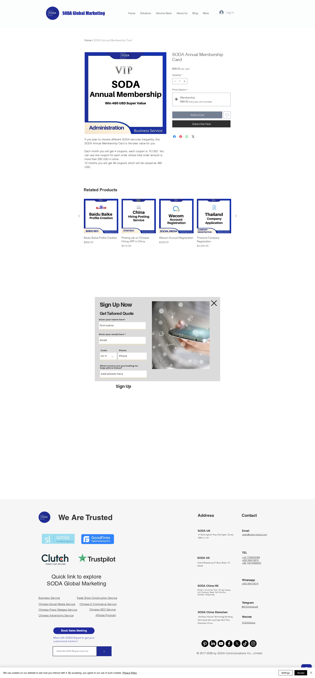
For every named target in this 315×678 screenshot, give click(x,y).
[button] (214, 303)
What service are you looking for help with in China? (119, 367)
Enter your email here (111, 334)
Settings (285, 672)
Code (104, 350)
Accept (300, 672)
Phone (122, 350)
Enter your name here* (112, 319)
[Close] (311, 672)
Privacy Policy (130, 672)
